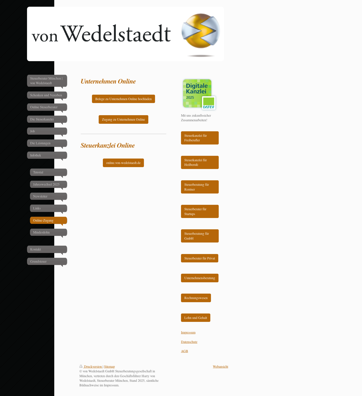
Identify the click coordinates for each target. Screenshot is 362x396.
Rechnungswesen (196, 297)
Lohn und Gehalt (195, 317)
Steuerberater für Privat (199, 258)
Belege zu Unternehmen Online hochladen (123, 99)
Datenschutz (189, 341)
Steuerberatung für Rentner (196, 186)
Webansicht (220, 366)
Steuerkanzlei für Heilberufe (195, 162)
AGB (184, 351)
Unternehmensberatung (199, 278)
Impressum (188, 332)
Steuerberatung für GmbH (196, 235)
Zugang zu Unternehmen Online (123, 119)
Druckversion (93, 366)
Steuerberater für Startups (195, 211)
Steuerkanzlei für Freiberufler (195, 137)
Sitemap (109, 366)
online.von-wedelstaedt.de (123, 162)
